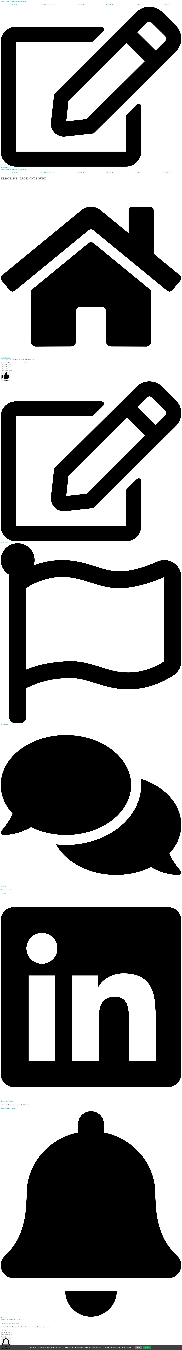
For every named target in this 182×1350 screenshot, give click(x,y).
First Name (4, 364)
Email (3, 368)
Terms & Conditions (5, 1108)
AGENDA (15, 4)
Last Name (4, 366)
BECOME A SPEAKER (48, 4)
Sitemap (13, 1108)
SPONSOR (109, 4)
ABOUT (138, 4)
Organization (5, 370)
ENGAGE (81, 4)
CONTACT (166, 4)
